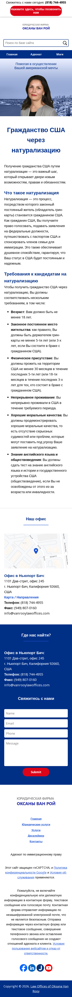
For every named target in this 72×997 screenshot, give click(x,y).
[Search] (65, 43)
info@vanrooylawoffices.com (27, 613)
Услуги (36, 830)
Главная (12, 54)
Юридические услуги (36, 824)
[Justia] (40, 968)
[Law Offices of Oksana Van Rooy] (36, 26)
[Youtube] (48, 968)
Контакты (36, 841)
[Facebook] (23, 968)
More (59, 54)
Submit (36, 772)
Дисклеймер (36, 836)
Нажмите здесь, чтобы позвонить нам (36, 10)
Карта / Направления (21, 597)
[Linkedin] (32, 968)
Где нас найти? (36, 635)
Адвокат (36, 54)
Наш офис (36, 518)
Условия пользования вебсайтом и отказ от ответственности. (38, 948)
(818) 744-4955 (32, 602)
